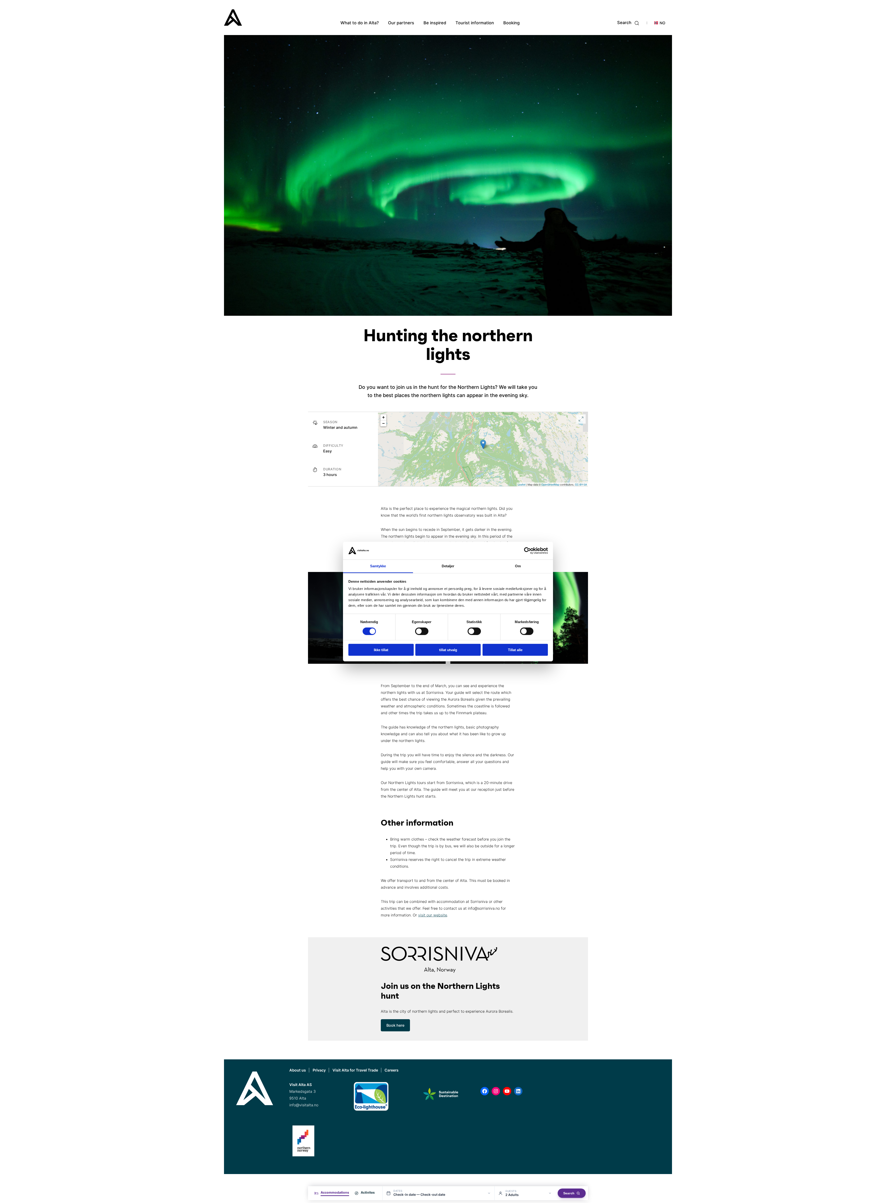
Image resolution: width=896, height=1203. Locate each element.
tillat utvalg (448, 650)
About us (297, 1070)
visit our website (432, 915)
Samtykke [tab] (378, 566)
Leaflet (521, 484)
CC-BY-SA (581, 484)
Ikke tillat (381, 650)
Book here (395, 1025)
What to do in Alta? (359, 22)
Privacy (319, 1070)
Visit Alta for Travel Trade (355, 1070)
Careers (392, 1070)
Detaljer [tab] (448, 566)
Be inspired (435, 22)
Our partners (401, 22)
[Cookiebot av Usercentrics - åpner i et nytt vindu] (527, 550)
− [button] (383, 423)
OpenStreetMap (550, 484)
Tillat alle (515, 650)
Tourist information (474, 22)
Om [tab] (518, 566)
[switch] (421, 631)
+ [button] (383, 417)
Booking (511, 22)
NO (662, 23)
